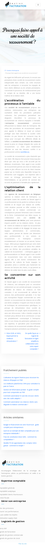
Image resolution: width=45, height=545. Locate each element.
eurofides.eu (25, 152)
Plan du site (22, 544)
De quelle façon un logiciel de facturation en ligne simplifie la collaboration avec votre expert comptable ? (31, 341)
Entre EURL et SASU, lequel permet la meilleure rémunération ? (14, 337)
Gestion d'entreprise (13, 70)
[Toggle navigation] (38, 4)
